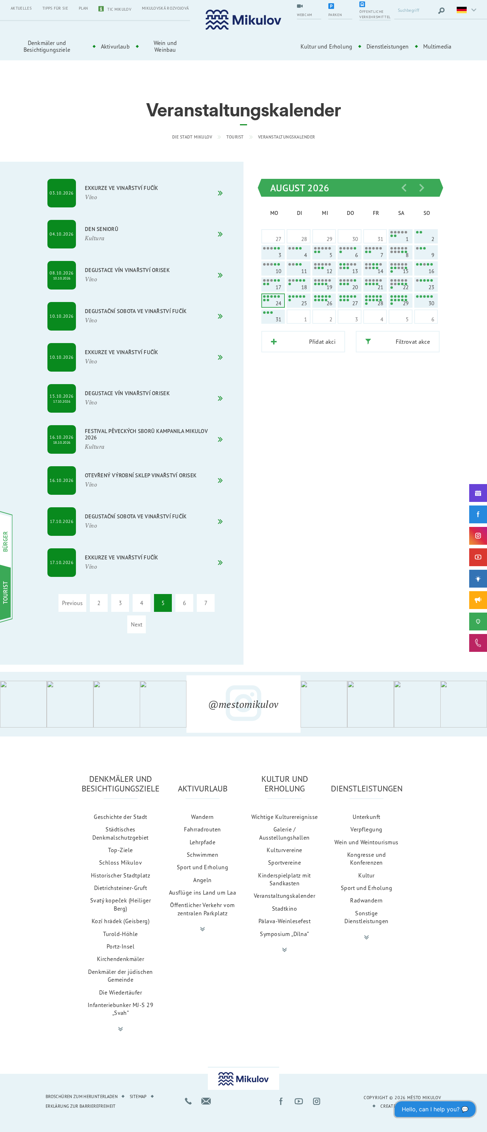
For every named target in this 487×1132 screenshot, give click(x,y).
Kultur (366, 875)
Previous (72, 603)
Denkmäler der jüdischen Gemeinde (120, 975)
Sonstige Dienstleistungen (366, 917)
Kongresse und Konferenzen (366, 858)
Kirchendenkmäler (120, 958)
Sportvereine (284, 862)
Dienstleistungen (387, 46)
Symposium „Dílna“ (284, 933)
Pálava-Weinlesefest (284, 921)
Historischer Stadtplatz (120, 875)
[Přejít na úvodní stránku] (243, 20)
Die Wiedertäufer (120, 992)
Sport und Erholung (203, 867)
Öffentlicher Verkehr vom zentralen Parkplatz (202, 908)
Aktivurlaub (115, 46)
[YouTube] (478, 557)
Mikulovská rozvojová (165, 8)
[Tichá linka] (478, 643)
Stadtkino (284, 908)
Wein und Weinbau (165, 46)
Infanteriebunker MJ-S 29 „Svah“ (121, 1008)
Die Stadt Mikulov (192, 137)
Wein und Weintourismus (366, 842)
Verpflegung (366, 829)
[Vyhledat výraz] (441, 11)
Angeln (202, 880)
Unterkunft (366, 816)
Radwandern (366, 900)
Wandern (202, 816)
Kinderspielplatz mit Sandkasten (284, 879)
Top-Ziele (120, 850)
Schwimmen (202, 854)
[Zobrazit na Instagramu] (23, 704)
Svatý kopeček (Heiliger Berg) (120, 904)
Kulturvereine (284, 850)
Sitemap (138, 1096)
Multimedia (437, 46)
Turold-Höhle (120, 933)
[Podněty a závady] (478, 621)
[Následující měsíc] (422, 188)
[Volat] (188, 1101)
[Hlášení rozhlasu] (478, 600)
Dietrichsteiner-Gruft (120, 887)
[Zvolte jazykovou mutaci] (465, 11)
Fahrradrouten (202, 829)
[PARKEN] (340, 6)
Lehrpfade (202, 842)
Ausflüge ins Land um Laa (202, 892)
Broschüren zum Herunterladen (82, 1096)
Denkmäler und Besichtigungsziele (47, 46)
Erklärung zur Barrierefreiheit (81, 1106)
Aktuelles (21, 8)
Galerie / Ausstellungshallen (284, 833)
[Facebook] (478, 514)
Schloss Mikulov (120, 862)
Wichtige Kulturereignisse (284, 816)
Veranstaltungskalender (286, 137)
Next (136, 624)
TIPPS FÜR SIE (55, 8)
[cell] (400, 236)
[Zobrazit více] (120, 1029)
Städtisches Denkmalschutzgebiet (120, 833)
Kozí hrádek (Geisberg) (121, 921)
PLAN (83, 8)
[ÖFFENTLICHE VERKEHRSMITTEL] (375, 5)
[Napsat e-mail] (206, 1101)
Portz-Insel (120, 946)
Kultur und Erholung (326, 46)
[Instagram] (478, 536)
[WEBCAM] (309, 6)
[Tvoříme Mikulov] (478, 579)
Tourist (235, 137)
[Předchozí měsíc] (404, 188)
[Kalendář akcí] (478, 493)
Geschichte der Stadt (120, 816)
